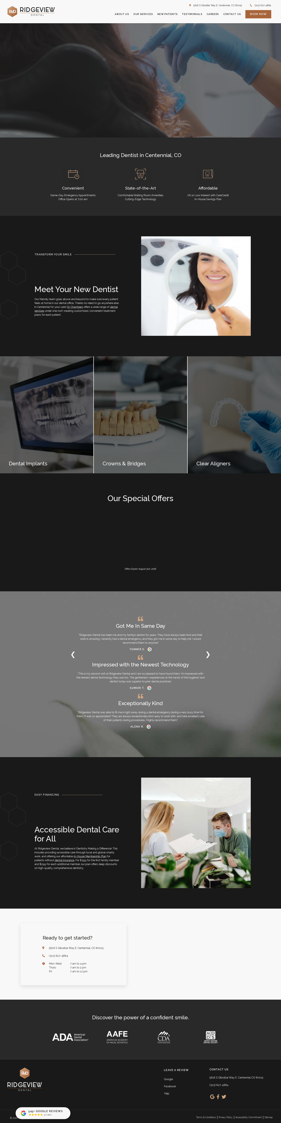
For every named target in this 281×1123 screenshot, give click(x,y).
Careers (213, 14)
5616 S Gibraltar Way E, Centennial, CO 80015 (217, 5)
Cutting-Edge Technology (140, 199)
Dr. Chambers (75, 307)
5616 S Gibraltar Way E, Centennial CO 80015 (236, 1077)
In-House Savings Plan (207, 199)
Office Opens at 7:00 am (72, 199)
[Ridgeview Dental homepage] (31, 11)
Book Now (258, 14)
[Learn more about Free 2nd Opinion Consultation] (170, 579)
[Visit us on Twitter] (224, 1097)
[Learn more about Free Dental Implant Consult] (248, 579)
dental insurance (64, 860)
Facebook (170, 1086)
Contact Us (232, 14)
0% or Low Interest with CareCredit (208, 195)
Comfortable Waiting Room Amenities (140, 195)
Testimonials (192, 14)
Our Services (143, 14)
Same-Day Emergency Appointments (73, 195)
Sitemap (268, 1117)
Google (168, 1079)
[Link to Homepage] (40, 1079)
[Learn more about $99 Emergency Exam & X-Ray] (92, 579)
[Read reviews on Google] (150, 649)
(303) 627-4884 (262, 5)
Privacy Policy (226, 1117)
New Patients (167, 14)
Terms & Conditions (206, 1117)
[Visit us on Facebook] (218, 1097)
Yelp (166, 1093)
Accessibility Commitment (248, 1117)
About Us (122, 14)
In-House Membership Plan (90, 856)
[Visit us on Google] (212, 1097)
